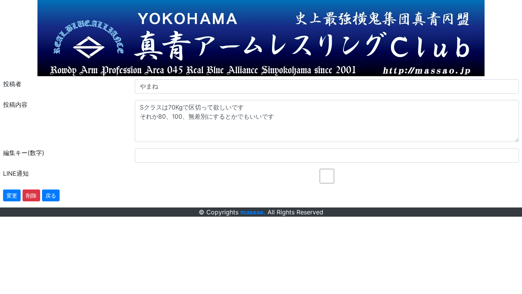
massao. (253, 212)
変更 (11, 195)
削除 (31, 195)
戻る (50, 195)
